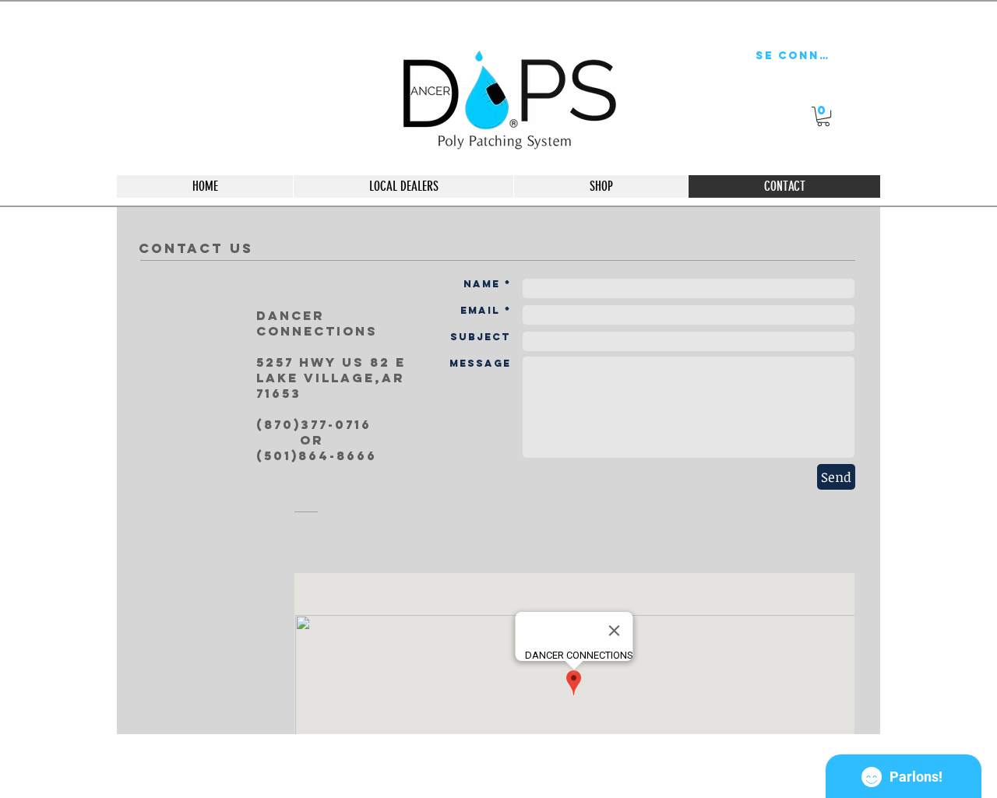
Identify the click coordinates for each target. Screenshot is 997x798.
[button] (823, 116)
